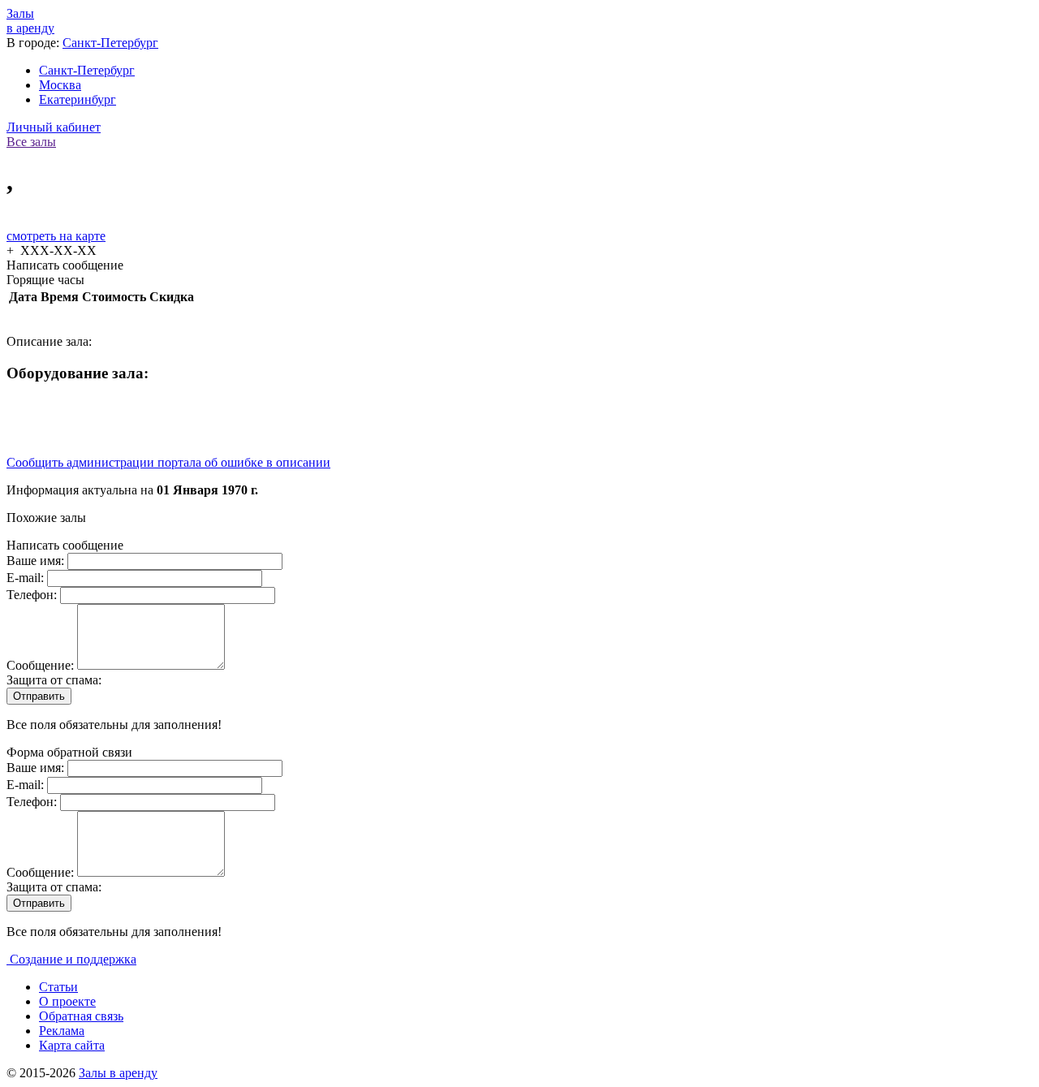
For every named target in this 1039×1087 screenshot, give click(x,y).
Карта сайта (72, 1045)
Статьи (58, 987)
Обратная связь (81, 1016)
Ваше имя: (36, 560)
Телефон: (33, 595)
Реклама (61, 1030)
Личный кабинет (53, 127)
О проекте (67, 1001)
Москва (60, 85)
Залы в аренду (118, 1073)
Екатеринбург (77, 99)
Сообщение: (41, 665)
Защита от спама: (53, 680)
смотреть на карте (56, 236)
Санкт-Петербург (110, 43)
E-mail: (26, 577)
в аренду (30, 20)
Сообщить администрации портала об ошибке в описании (168, 462)
